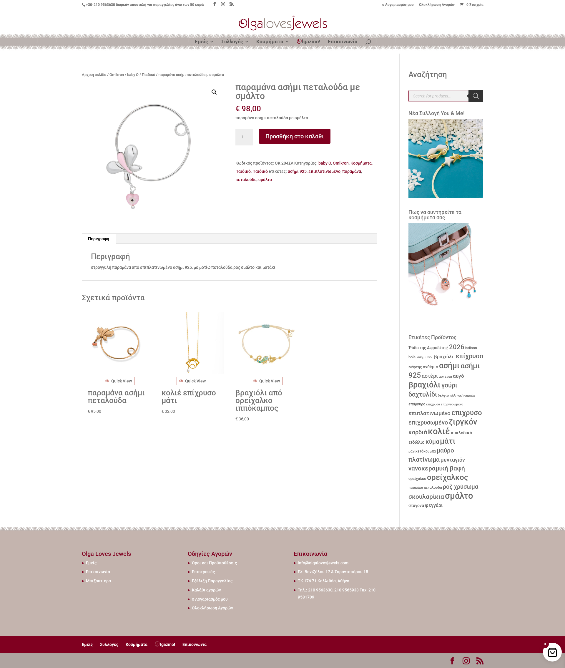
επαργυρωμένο (452, 404)
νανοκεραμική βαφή (436, 468)
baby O (133, 74)
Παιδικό (148, 74)
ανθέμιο (430, 366)
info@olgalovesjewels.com (323, 563)
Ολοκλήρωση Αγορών (437, 5)
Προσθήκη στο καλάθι (294, 136)
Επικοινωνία (343, 41)
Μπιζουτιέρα (98, 581)
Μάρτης (415, 367)
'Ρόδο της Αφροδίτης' (428, 347)
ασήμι (449, 365)
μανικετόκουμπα (422, 451)
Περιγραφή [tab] (98, 238)
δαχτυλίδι (422, 394)
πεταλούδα (246, 179)
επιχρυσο (466, 413)
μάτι (448, 441)
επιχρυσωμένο (428, 422)
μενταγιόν (453, 460)
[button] (214, 92)
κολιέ (439, 431)
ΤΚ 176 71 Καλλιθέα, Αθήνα (323, 581)
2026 (456, 347)
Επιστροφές (203, 571)
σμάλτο (265, 179)
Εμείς (201, 41)
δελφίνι (443, 395)
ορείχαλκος (447, 477)
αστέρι (430, 376)
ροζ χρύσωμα (460, 486)
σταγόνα (416, 505)
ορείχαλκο (417, 478)
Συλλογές (232, 41)
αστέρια (445, 376)
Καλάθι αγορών (206, 590)
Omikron (116, 74)
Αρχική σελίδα (94, 74)
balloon (471, 348)
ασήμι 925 (297, 171)
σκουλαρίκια (426, 496)
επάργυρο (416, 404)
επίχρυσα (433, 404)
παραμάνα (351, 171)
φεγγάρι (434, 505)
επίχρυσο (468, 356)
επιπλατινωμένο (324, 171)
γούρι (449, 385)
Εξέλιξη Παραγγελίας (212, 581)
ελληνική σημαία (462, 395)
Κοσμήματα (269, 41)
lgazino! (311, 41)
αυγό (458, 376)
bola (412, 357)
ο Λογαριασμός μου (398, 5)
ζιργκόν (463, 422)
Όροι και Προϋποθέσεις (214, 563)
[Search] (475, 96)
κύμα (432, 441)
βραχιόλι (443, 356)
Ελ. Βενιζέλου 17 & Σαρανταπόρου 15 (333, 571)
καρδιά (417, 432)
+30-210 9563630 (100, 5)
